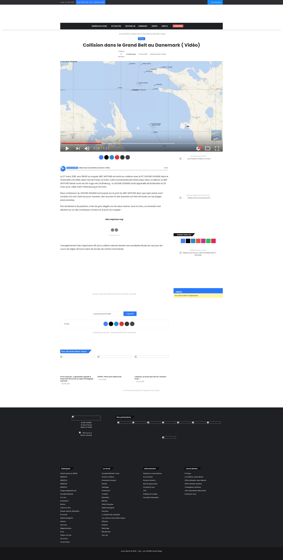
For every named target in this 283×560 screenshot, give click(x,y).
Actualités (116, 26)
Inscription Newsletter (151, 497)
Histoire (63, 521)
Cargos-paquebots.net (68, 490)
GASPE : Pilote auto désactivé (109, 377)
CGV (144, 490)
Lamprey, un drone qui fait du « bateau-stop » (151, 378)
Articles (104, 484)
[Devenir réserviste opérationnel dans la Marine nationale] (114, 300)
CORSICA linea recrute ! (198, 250)
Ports (62, 532)
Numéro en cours (99, 26)
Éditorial (104, 501)
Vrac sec (105, 535)
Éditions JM (130, 26)
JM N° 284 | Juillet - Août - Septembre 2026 (90, 2)
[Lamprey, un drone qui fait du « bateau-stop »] (152, 365)
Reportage (105, 528)
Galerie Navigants (66, 518)
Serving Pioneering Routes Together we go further (141, 390)
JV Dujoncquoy (131, 54)
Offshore (105, 521)
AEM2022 (63, 487)
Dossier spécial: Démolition (69, 511)
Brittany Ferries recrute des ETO (198, 195)
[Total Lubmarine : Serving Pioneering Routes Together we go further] (141, 397)
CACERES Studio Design (154, 551)
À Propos (188, 473)
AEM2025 (63, 477)
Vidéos (154, 26)
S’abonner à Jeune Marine (152, 473)
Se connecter (148, 477)
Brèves (127, 34)
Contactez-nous (149, 487)
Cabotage (105, 487)
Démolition (105, 497)
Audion (166, 171)
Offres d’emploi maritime (193, 484)
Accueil (121, 34)
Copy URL (130, 314)
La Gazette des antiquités (111, 514)
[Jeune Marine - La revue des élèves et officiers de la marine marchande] (141, 13)
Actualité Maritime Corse (110, 473)
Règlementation (65, 528)
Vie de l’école (65, 542)
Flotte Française (107, 504)
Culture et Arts (65, 508)
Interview (63, 525)
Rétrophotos (106, 532)
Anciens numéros (108, 477)
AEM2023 (63, 484)
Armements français (109, 480)
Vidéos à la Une (65, 535)
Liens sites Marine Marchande (195, 490)
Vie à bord (63, 538)
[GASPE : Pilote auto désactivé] (114, 365)
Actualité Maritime (66, 494)
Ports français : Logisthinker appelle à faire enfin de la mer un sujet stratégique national (76, 379)
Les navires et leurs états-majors (113, 518)
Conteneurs (106, 490)
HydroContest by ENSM (68, 473)
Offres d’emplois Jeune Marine (195, 480)
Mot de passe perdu (150, 484)
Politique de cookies (150, 494)
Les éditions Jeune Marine (194, 477)
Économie (63, 514)
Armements (64, 501)
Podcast (105, 525)
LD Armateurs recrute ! (198, 156)
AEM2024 (63, 480)
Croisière (105, 494)
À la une (63, 497)
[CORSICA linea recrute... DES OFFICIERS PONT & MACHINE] (114, 339)
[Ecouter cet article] (63, 168)
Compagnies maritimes (193, 487)
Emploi (165, 26)
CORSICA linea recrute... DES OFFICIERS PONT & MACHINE (114, 332)
